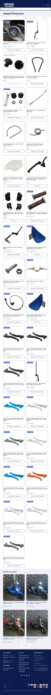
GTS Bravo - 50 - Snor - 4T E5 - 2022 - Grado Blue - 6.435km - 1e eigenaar (13, 603)
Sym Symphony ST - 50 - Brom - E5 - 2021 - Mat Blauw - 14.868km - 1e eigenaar (36, 603)
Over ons (21, 660)
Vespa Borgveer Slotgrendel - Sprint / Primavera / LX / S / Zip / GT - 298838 (36, 77)
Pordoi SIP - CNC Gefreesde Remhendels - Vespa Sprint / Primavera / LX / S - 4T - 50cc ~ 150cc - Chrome (36, 523)
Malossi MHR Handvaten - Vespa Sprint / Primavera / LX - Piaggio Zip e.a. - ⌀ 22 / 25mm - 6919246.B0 (37, 213)
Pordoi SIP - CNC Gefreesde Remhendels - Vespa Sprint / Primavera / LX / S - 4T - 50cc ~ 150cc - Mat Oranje (36, 489)
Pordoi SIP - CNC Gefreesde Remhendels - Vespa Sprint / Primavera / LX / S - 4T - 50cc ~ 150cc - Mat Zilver (13, 523)
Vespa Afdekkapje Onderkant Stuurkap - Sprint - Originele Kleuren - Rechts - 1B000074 (36, 315)
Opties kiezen (14, 220)
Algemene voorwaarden (24, 667)
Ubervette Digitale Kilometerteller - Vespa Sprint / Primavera (13, 43)
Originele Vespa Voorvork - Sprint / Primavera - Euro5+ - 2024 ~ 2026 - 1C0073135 (36, 384)
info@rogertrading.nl (43, 669)
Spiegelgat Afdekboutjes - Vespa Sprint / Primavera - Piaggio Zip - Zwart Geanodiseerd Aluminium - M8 (14, 77)
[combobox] (25, 9)
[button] (2, 5)
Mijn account (22, 666)
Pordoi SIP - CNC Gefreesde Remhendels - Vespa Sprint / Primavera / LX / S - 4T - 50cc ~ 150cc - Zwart (13, 349)
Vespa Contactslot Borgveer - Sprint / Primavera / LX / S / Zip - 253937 (13, 145)
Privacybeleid (22, 669)
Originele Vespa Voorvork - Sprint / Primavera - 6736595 (13, 248)
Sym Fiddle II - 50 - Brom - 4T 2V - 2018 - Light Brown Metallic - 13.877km (12, 638)
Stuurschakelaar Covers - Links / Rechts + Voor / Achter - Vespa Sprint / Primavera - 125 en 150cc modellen (13, 213)
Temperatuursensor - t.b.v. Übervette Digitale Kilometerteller (35, 111)
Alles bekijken (25, 645)
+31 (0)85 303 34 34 (43, 668)
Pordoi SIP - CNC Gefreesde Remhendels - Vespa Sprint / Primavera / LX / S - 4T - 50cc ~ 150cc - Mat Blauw (13, 489)
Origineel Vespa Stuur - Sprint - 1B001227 (35, 281)
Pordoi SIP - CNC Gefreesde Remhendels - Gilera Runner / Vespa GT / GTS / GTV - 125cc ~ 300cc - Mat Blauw (13, 419)
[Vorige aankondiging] (2, 1)
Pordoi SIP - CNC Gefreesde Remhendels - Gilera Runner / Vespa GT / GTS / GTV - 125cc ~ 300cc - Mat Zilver (36, 419)
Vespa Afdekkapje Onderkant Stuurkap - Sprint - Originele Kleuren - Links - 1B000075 (36, 248)
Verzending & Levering (24, 657)
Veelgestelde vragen (23, 655)
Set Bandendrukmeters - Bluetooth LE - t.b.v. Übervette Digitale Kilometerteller (12, 111)
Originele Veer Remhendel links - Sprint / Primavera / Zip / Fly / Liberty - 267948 (34, 145)
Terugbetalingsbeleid (38, 690)
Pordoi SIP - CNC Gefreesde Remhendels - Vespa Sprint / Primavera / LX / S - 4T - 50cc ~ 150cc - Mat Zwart (13, 384)
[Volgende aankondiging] (48, 1)
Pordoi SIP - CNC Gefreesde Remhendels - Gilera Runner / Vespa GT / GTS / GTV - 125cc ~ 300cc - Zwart (36, 349)
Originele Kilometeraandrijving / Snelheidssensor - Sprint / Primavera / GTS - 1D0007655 (13, 315)
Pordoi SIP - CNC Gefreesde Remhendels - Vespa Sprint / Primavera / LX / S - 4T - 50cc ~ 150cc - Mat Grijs (13, 558)
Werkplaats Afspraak (24, 664)
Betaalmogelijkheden (24, 662)
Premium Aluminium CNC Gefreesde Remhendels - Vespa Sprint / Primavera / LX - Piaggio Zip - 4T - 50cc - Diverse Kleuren (37, 178)
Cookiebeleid (22, 671)
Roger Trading (8, 690)
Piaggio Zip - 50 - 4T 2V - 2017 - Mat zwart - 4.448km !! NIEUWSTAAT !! (35, 638)
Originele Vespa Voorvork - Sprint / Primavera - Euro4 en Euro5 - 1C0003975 (36, 43)
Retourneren (22, 659)
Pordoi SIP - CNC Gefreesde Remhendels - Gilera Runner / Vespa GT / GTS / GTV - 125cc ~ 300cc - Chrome (36, 454)
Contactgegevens (21, 690)
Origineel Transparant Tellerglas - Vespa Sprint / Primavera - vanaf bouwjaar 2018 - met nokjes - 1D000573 (13, 178)
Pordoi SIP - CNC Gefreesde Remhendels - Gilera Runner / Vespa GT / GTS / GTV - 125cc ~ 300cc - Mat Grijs (13, 454)
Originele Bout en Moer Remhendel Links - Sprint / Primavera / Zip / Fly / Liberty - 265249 (13, 282)
